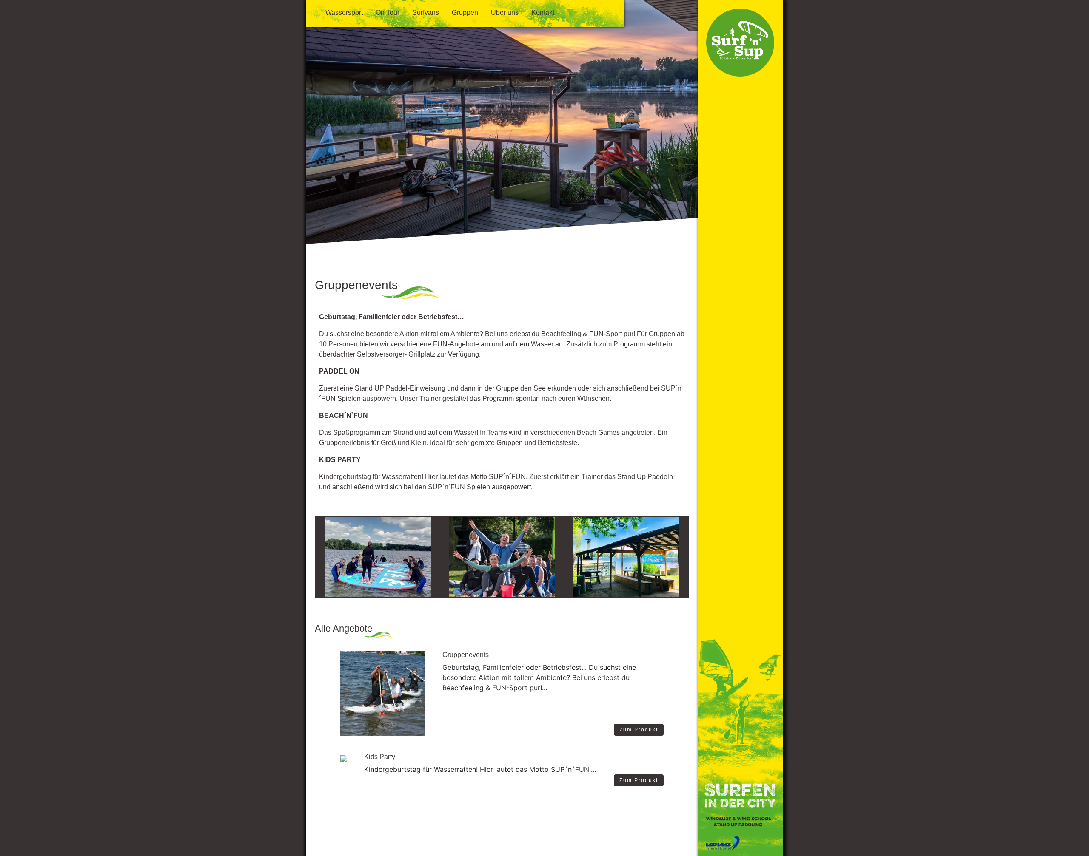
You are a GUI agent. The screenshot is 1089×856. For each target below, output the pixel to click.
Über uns (505, 12)
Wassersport (344, 12)
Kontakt (542, 12)
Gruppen (465, 12)
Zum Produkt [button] (638, 730)
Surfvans (425, 12)
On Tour (387, 12)
